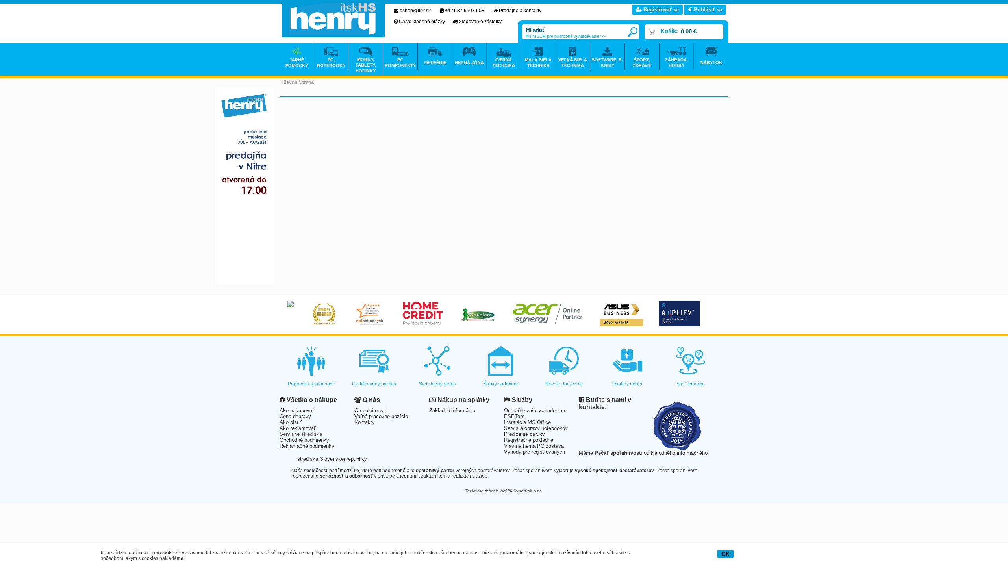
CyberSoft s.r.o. (528, 491)
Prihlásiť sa (707, 10)
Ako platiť (291, 422)
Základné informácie (452, 410)
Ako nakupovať (297, 410)
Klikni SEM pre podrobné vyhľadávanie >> (565, 36)
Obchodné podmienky (304, 440)
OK (725, 554)
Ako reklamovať (298, 428)
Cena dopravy (295, 416)
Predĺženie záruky (524, 434)
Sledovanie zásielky (480, 21)
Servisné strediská (301, 434)
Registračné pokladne (528, 440)
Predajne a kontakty (520, 10)
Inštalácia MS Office (527, 422)
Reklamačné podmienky (307, 446)
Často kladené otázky (422, 21)
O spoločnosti (370, 410)
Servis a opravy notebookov (536, 428)
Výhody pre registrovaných (534, 452)
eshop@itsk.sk (415, 10)
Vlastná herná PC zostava (534, 446)
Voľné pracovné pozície (381, 416)
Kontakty (364, 422)
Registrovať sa (660, 10)
